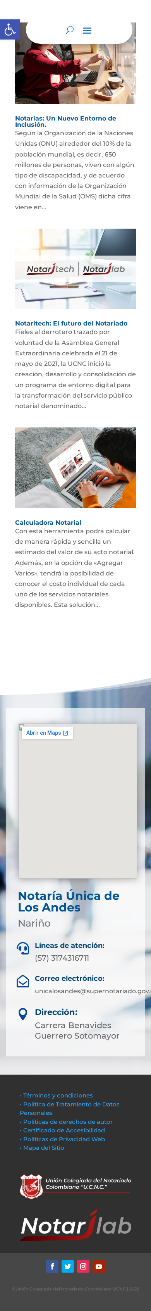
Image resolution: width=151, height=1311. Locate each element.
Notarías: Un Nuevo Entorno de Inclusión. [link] (65, 121)
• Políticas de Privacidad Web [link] (62, 1139)
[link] (10, 29)
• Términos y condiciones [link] (56, 1095)
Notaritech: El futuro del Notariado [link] (71, 323)
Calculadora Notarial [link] (48, 522)
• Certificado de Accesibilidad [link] (62, 1130)
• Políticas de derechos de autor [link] (66, 1121)
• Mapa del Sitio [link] (43, 1147)
